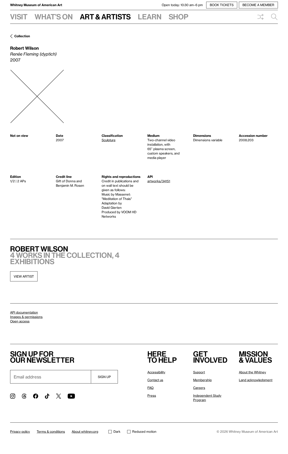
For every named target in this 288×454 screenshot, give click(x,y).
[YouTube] (71, 396)
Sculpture (109, 140)
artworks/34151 (158, 181)
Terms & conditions (51, 431)
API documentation (24, 312)
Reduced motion (144, 431)
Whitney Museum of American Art (36, 5)
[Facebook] (36, 396)
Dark (116, 431)
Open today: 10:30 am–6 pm (182, 5)
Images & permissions (26, 317)
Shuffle (260, 17)
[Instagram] (13, 396)
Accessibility (156, 372)
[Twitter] (58, 396)
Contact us (155, 380)
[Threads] (24, 396)
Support (199, 372)
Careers (199, 388)
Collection (22, 36)
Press (151, 395)
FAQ (150, 388)
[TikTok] (47, 396)
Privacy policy (20, 431)
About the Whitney (252, 372)
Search (272, 17)
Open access (20, 321)
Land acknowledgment (255, 380)
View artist (24, 276)
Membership (202, 380)
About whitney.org (85, 431)
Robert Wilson (24, 48)
